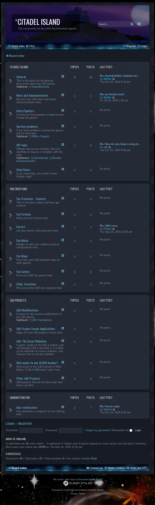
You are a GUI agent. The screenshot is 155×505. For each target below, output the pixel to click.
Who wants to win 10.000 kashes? (37, 362)
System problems (27, 126)
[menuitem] (30, 46)
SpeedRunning (40, 86)
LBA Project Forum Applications (35, 328)
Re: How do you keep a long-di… (120, 144)
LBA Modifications (27, 310)
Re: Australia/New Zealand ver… (120, 75)
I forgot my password (97, 430)
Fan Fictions (23, 214)
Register (25, 423)
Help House (23, 169)
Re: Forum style (110, 406)
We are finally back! (112, 94)
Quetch (108, 409)
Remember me (121, 430)
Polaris (108, 228)
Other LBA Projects (28, 378)
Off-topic (21, 144)
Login (10, 423)
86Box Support (40, 136)
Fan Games (23, 271)
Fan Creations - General (30, 198)
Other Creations (26, 284)
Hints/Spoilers (25, 110)
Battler (108, 78)
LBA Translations (42, 320)
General (21, 76)
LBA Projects (18, 300)
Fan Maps (22, 256)
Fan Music (22, 240)
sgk (106, 147)
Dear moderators (27, 407)
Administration (20, 397)
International (40, 157)
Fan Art (20, 226)
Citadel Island (19, 67)
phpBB (67, 490)
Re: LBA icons (109, 225)
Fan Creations (18, 189)
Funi (94, 458)
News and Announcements (32, 95)
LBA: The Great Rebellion (31, 341)
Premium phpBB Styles (90, 479)
